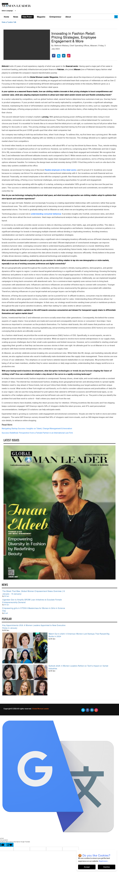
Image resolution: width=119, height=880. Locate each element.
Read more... (104, 861)
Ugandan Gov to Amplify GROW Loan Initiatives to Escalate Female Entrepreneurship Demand (32, 601)
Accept (87, 867)
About (68, 16)
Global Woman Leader (40, 709)
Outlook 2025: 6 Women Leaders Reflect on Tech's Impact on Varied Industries (78, 667)
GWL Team (6, 596)
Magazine (41, 16)
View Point (27, 16)
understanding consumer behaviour (46, 214)
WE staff (6, 613)
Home (6, 16)
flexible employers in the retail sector (60, 170)
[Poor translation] (9, 845)
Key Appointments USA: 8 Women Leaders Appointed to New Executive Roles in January (33, 626)
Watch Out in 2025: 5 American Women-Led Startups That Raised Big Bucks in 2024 (79, 635)
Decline (106, 867)
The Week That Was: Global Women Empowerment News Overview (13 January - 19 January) (33, 592)
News (15, 16)
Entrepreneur (55, 16)
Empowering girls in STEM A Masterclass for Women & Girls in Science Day (33, 609)
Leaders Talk (12, 22)
